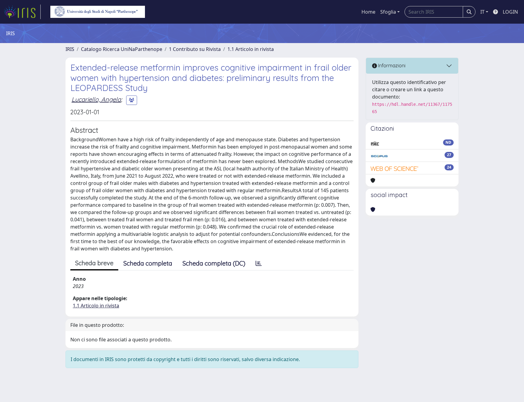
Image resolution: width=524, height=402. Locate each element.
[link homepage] (22, 12)
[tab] (258, 263)
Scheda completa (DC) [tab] (214, 263)
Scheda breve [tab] (94, 263)
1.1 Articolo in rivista (250, 49)
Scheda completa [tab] (147, 263)
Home (368, 11)
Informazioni (391, 65)
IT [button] (482, 11)
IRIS (70, 49)
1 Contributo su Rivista (195, 49)
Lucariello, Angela (96, 99)
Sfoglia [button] (388, 11)
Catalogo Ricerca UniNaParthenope (121, 49)
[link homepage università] (97, 12)
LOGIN (510, 11)
